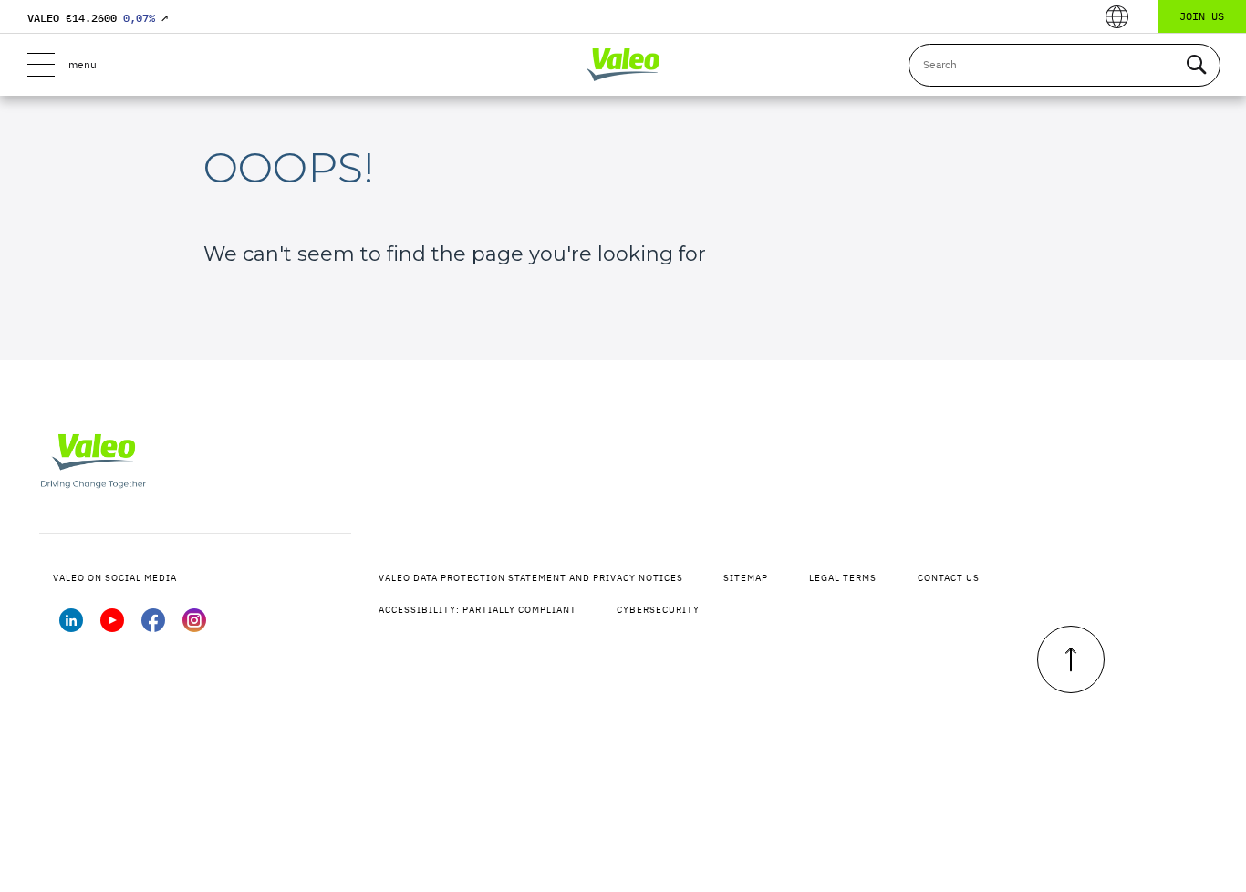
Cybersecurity (658, 610)
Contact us (949, 578)
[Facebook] (153, 627)
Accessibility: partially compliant (477, 610)
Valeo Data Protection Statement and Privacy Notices (531, 578)
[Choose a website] (1117, 16)
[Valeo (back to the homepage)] (623, 64)
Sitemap (745, 578)
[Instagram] (194, 627)
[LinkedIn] (71, 627)
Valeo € (97, 18)
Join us (1201, 16)
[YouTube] (112, 627)
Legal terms (843, 578)
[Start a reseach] (1195, 65)
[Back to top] (1071, 659)
